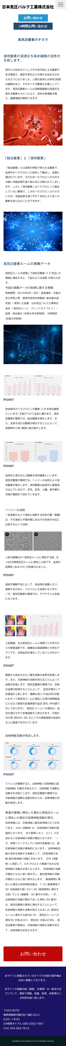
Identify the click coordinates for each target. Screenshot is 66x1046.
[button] (60, 4)
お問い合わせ (33, 18)
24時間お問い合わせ (33, 26)
